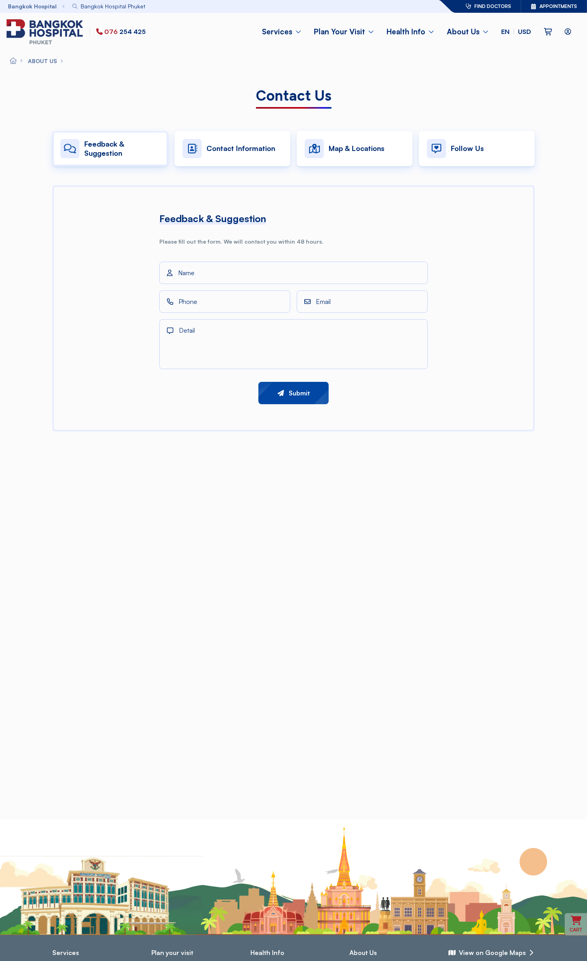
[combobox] (234, 6)
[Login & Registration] (567, 31)
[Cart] (547, 31)
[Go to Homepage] (46, 31)
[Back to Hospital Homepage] (13, 61)
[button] (516, 31)
